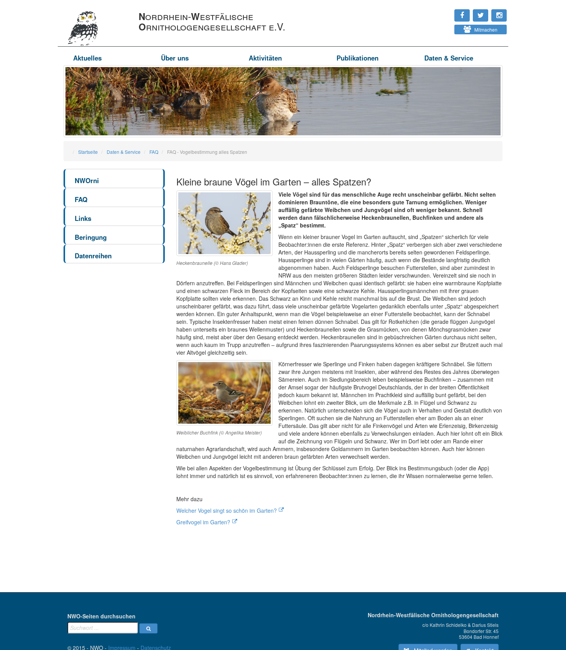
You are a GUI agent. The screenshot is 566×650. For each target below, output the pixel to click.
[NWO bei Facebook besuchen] (445, 11)
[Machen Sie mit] (437, 27)
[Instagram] (437, 11)
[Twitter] (441, 11)
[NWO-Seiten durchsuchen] (148, 628)
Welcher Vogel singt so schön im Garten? (226, 510)
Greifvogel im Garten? (203, 522)
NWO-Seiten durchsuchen (101, 616)
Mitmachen (484, 29)
